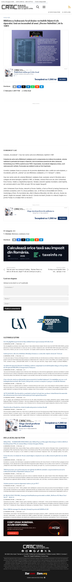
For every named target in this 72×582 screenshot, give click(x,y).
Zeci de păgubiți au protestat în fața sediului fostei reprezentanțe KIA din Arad (28, 341)
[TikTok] (38, 551)
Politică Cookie (51, 554)
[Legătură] (69, 7)
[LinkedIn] (44, 577)
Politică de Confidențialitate (37, 554)
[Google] (34, 551)
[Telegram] (42, 551)
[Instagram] (27, 551)
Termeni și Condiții (22, 554)
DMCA (58, 554)
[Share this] (19, 86)
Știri (9, 17)
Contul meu (44, 556)
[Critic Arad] (17, 7)
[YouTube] (30, 551)
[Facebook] (23, 551)
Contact (64, 554)
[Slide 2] (15, 75)
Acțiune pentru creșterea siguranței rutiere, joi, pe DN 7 (21, 483)
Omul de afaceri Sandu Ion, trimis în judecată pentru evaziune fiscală (25, 407)
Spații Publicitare (35, 556)
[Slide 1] (14, 75)
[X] (46, 551)
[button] (38, 7)
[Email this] (15, 86)
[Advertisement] (36, 124)
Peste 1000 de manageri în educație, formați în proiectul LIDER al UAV (26, 509)
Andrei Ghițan (40, 577)
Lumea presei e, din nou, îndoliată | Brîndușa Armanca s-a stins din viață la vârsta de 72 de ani (33, 353)
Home (5, 17)
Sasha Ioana (19, 343)
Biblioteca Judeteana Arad (20, 234)
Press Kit (26, 556)
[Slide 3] (16, 75)
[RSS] (49, 551)
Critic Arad (27, 91)
